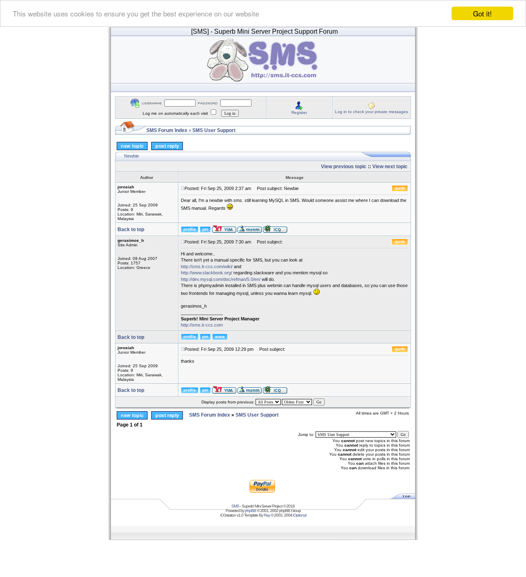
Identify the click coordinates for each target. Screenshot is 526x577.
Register (299, 112)
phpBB (250, 510)
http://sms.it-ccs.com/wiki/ (207, 266)
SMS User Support (213, 130)
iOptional (299, 515)
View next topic (390, 166)
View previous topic (344, 166)
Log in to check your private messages (371, 111)
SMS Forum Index (166, 130)
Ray (267, 515)
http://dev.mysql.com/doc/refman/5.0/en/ (221, 279)
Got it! (482, 13)
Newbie (131, 155)
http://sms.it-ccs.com (202, 324)
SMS (235, 506)
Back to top (131, 229)
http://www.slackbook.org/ (206, 272)
